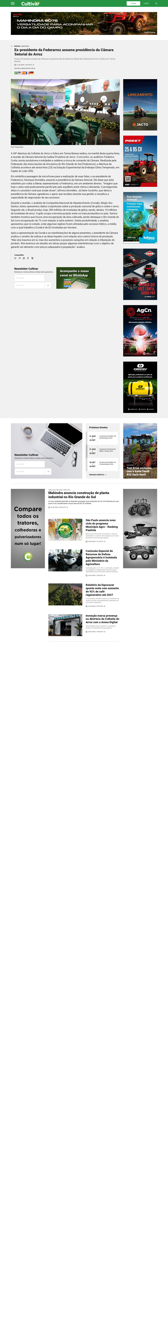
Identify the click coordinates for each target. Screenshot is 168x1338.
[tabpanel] (84, 23)
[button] (13, 3)
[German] (32, 73)
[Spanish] (24, 73)
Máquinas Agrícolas (55, 490)
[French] (28, 73)
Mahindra (66, 490)
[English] (20, 73)
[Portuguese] (16, 73)
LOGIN (146, 3)
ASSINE (133, 3)
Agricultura (25, 46)
